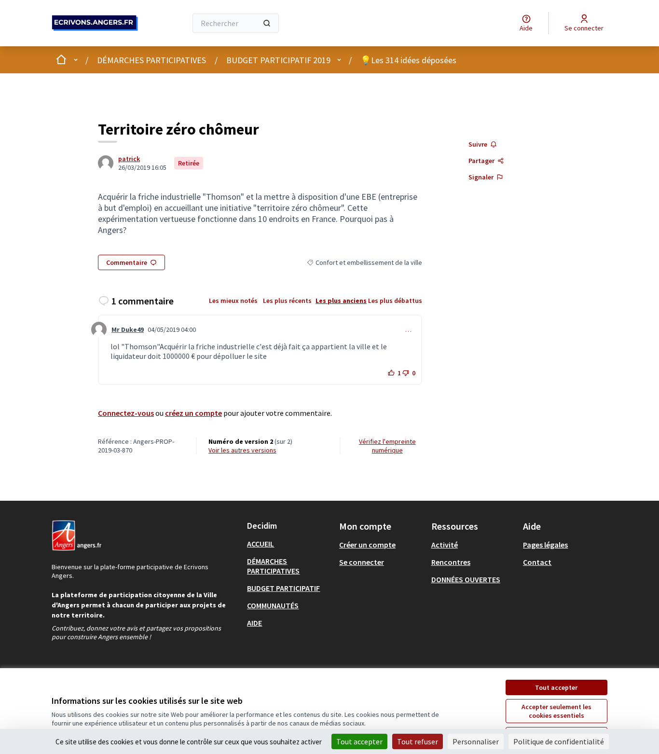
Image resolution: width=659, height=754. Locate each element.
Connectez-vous (126, 413)
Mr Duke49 (127, 329)
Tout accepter (556, 687)
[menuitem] (289, 543)
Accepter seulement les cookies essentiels (556, 711)
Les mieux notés (233, 300)
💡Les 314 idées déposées (408, 60)
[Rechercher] (267, 23)
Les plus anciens (341, 300)
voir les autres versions (242, 450)
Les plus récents (287, 300)
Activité (444, 544)
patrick (129, 158)
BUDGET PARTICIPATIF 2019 (278, 60)
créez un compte (193, 413)
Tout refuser (417, 741)
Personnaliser (476, 741)
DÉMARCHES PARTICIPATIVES (151, 60)
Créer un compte (367, 544)
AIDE (254, 623)
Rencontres (450, 562)
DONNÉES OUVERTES (465, 579)
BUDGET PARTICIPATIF (283, 588)
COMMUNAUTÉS (273, 605)
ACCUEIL (260, 543)
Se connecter (361, 562)
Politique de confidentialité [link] (558, 741)
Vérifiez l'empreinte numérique (387, 445)
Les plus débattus (395, 300)
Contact (537, 562)
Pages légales (545, 544)
